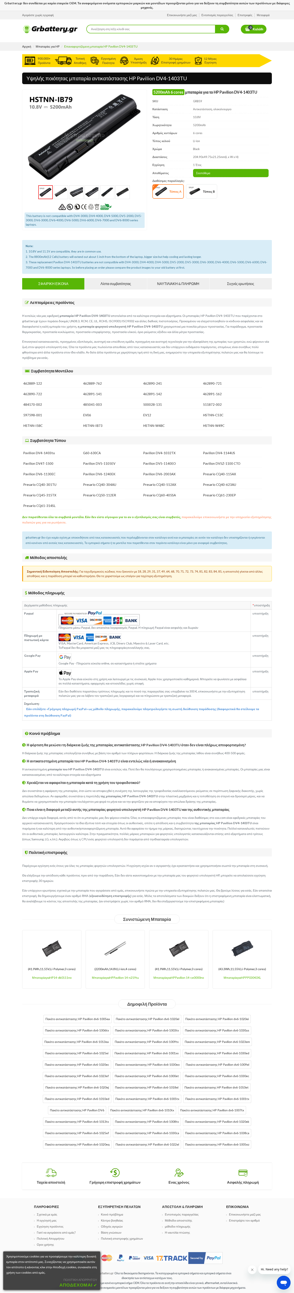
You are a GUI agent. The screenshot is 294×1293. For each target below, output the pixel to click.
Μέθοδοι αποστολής (178, 1220)
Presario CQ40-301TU (39, 484)
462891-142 (152, 394)
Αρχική (26, 46)
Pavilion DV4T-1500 (38, 463)
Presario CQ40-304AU (99, 484)
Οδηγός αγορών (112, 1226)
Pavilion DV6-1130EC (39, 474)
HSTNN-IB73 (92, 425)
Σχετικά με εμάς (47, 1214)
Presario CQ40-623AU (219, 484)
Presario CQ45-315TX (39, 495)
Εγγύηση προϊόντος (50, 1226)
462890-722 (32, 394)
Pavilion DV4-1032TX (159, 453)
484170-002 (32, 404)
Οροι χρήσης (45, 1244)
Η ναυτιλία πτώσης (177, 1232)
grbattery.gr (107, 1273)
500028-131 (152, 404)
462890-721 (212, 383)
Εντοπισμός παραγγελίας (182, 1214)
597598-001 (32, 415)
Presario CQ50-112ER (99, 495)
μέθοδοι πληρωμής (177, 1226)
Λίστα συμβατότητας (116, 284)
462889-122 (32, 383)
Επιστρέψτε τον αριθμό (244, 1220)
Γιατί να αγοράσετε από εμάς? (56, 1232)
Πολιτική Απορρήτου (50, 1238)
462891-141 (92, 394)
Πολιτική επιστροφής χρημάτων (122, 1238)
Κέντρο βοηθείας (112, 1220)
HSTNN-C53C (213, 415)
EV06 (87, 415)
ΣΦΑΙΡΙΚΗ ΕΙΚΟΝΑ (53, 284)
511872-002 (212, 404)
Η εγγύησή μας (47, 1220)
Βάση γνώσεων (111, 1232)
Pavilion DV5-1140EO (159, 463)
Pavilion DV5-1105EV (99, 463)
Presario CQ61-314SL (39, 506)
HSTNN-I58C (33, 425)
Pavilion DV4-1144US (219, 453)
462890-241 (152, 383)
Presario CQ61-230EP (219, 495)
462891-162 (212, 394)
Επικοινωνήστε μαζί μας (245, 1214)
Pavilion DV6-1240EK (99, 474)
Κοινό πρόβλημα (112, 1214)
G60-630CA (92, 453)
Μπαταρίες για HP (48, 46)
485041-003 (92, 404)
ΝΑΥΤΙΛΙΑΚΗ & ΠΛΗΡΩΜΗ (178, 284)
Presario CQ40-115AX (219, 474)
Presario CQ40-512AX (159, 484)
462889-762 (92, 383)
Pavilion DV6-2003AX (159, 474)
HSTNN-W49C (213, 425)
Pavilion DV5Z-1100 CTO (221, 463)
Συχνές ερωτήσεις (240, 284)
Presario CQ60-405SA (159, 495)
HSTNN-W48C (154, 425)
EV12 (147, 415)
